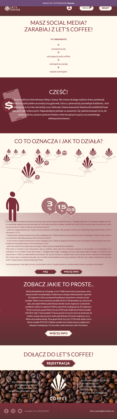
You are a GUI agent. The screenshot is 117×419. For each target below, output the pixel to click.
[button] (69, 8)
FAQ (91, 411)
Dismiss (70, 3)
